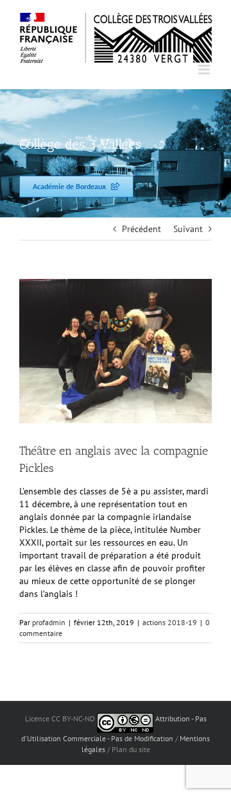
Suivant (188, 229)
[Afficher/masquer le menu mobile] (205, 69)
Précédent (141, 229)
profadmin (48, 622)
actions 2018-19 (169, 622)
